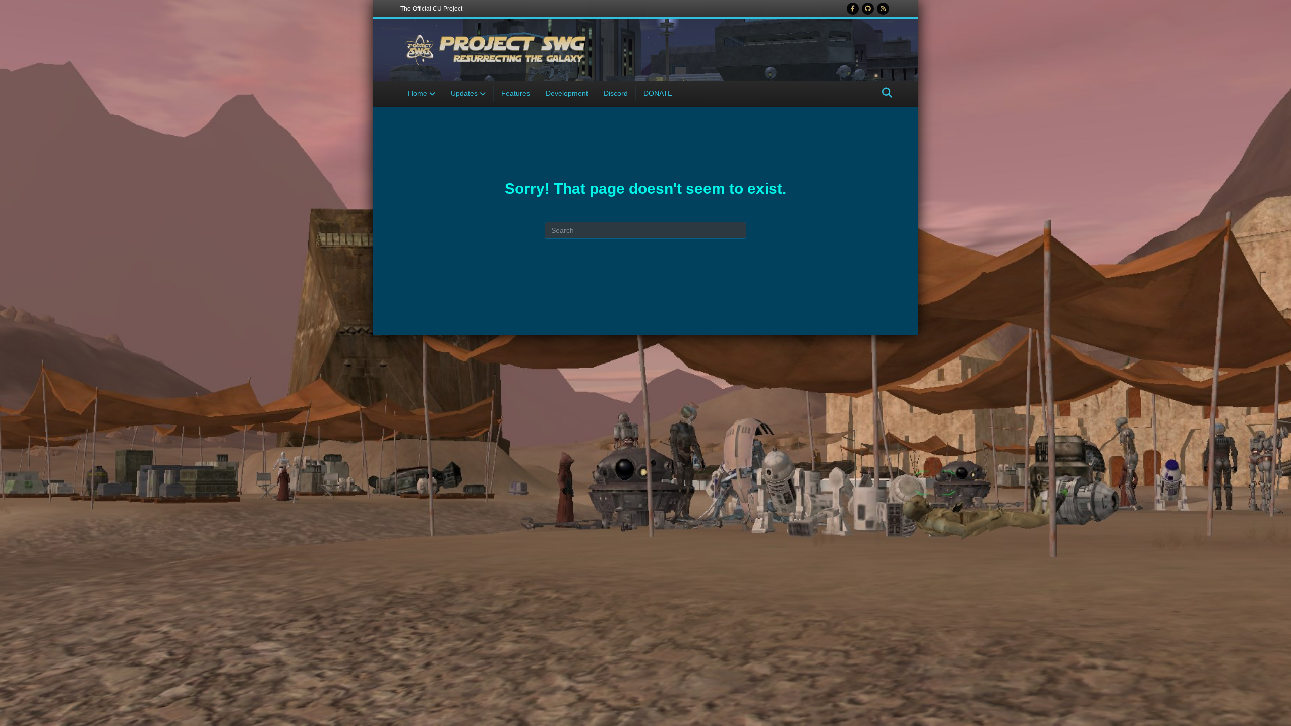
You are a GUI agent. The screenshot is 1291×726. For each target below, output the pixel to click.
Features (515, 93)
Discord (616, 93)
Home (417, 93)
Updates (464, 93)
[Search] (884, 93)
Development (567, 93)
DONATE (657, 93)
